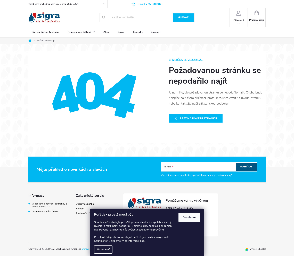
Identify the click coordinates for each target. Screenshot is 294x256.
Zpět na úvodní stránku (198, 118)
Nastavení (103, 249)
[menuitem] (46, 32)
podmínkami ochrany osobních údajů (212, 175)
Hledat (183, 17)
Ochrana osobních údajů (45, 211)
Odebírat (246, 166)
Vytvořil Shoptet (258, 249)
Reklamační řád (84, 213)
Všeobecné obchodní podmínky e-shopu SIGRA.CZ (53, 4)
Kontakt (80, 208)
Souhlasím (189, 217)
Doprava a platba (85, 204)
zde (142, 241)
